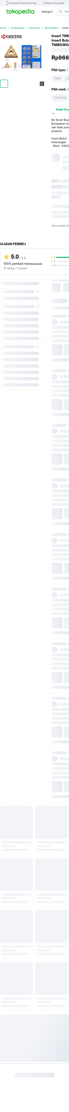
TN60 (57, 78)
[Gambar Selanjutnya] (42, 84)
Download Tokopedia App (23, 3)
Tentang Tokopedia (53, 3)
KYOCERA (60, 97)
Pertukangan (18, 28)
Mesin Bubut (51, 28)
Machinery (34, 28)
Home (3, 28)
